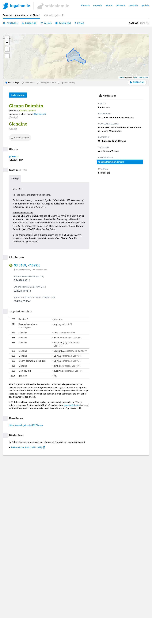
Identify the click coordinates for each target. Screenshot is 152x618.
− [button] (7, 42)
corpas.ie (97, 5)
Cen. (56, 332)
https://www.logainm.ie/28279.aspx (26, 425)
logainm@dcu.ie (71, 405)
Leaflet (121, 77)
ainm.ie (109, 5)
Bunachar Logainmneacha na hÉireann (21, 15)
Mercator (58, 319)
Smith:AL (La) (60, 342)
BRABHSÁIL (139, 82)
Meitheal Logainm (53, 15)
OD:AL (57, 356)
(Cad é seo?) (40, 114)
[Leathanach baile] (16, 6)
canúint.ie (133, 5)
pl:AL (56, 365)
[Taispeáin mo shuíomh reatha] (7, 56)
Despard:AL (59, 351)
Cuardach (12, 23)
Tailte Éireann (143, 77)
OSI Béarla (29, 82)
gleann (13, 156)
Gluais (48, 23)
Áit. (55, 375)
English (144, 23)
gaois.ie (145, 5)
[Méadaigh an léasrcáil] (7, 49)
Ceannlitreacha (21, 137)
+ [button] (7, 38)
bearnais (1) (104, 172)
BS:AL (57, 337)
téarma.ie (85, 5)
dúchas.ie (120, 5)
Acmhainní (64, 23)
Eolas (80, 23)
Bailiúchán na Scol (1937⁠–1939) (26, 447)
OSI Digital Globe (48, 82)
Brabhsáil (31, 23)
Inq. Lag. (58, 324)
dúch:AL (58, 371)
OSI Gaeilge (13, 82)
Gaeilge (133, 23)
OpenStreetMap (68, 82)
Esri (135, 77)
